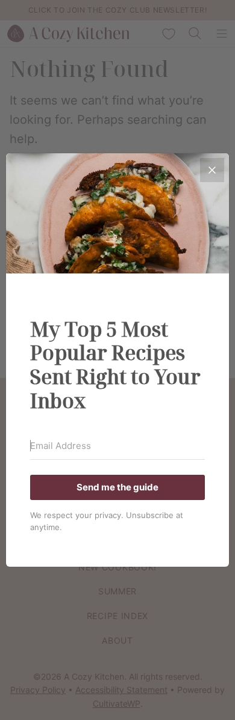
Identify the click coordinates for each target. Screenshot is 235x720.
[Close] (212, 170)
